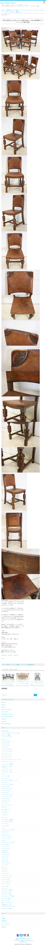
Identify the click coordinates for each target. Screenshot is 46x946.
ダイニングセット (5, 792)
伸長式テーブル (6, 852)
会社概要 (3, 918)
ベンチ (3, 827)
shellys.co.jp (4, 655)
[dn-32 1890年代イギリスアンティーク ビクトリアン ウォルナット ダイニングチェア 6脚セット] (22, 676)
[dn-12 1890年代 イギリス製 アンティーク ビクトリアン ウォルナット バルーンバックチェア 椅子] (37, 676)
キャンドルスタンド (6, 844)
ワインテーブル (5, 865)
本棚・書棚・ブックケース (7, 904)
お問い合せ (4, 927)
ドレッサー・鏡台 (5, 886)
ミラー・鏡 (4, 888)
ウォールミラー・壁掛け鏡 (7, 889)
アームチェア (4, 811)
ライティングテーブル (6, 862)
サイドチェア (4, 817)
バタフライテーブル (6, 798)
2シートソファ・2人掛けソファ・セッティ (10, 780)
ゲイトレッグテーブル (6, 790)
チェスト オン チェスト (6, 836)
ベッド (3, 773)
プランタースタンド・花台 (7, 771)
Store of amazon (4, 711)
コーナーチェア (6, 812)
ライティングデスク (6, 879)
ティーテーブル (5, 858)
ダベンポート (4, 871)
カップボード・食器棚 (6, 735)
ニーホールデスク (5, 873)
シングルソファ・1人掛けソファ (8, 784)
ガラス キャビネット (6, 742)
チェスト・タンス (5, 834)
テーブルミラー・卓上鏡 (7, 894)
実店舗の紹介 (4, 920)
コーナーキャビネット (6, 744)
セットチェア (4, 688)
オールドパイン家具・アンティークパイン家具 (10, 733)
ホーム (3, 916)
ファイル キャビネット (6, 838)
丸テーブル (4, 807)
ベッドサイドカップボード (7, 736)
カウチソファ (4, 782)
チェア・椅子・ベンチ (6, 809)
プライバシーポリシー (6, 924)
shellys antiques (4, 14)
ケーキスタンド (5, 767)
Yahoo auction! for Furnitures (7, 714)
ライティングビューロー (7, 881)
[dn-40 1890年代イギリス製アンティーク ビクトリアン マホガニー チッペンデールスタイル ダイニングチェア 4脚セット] (8, 676)
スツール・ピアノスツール (7, 757)
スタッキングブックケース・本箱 (8, 906)
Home (2, 658)
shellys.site (3, 721)
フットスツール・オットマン (7, 761)
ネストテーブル (5, 860)
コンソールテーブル (6, 848)
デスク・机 (4, 867)
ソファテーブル (5, 856)
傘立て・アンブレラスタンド (7, 902)
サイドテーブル (5, 850)
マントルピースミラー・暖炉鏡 (8, 896)
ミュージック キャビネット (7, 751)
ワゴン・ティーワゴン (6, 900)
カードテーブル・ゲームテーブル (8, 842)
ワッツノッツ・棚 (5, 776)
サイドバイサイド (5, 869)
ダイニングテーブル (5, 786)
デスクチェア (5, 814)
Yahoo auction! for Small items (7, 716)
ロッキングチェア (5, 831)
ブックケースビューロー (7, 875)
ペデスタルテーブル (6, 800)
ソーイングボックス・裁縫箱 (7, 764)
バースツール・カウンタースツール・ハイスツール (12, 759)
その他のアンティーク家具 (7, 766)
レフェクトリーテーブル (7, 805)
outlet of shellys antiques (6, 723)
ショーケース (4, 747)
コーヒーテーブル (5, 846)
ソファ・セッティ (5, 778)
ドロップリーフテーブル (7, 796)
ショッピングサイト (5, 922)
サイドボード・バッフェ (6, 755)
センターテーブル (5, 854)
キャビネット (4, 739)
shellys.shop (3, 718)
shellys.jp (16, 655)
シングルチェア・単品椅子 (8, 821)
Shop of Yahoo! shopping (6, 709)
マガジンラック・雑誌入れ (7, 908)
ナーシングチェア (5, 825)
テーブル (3, 840)
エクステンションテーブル (7, 788)
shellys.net (10, 655)
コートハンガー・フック (6, 753)
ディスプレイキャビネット (7, 749)
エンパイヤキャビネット (7, 740)
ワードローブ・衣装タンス (7, 898)
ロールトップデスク (6, 883)
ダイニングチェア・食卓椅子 (7, 819)
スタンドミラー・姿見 (6, 891)
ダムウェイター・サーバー (7, 769)
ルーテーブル (4, 802)
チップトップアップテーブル (7, 794)
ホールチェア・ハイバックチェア (8, 829)
